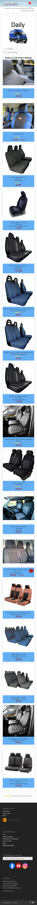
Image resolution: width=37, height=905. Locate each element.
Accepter (5, 902)
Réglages (21, 902)
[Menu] (23, 3)
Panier (5, 815)
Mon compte (6, 813)
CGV (4, 834)
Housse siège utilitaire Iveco (22, 8)
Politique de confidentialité (10, 839)
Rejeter (13, 902)
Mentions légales (8, 836)
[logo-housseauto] (15, 3)
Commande (6, 811)
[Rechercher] (19, 3)
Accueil (13, 8)
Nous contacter (7, 841)
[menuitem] (19, 3)
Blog (4, 843)
